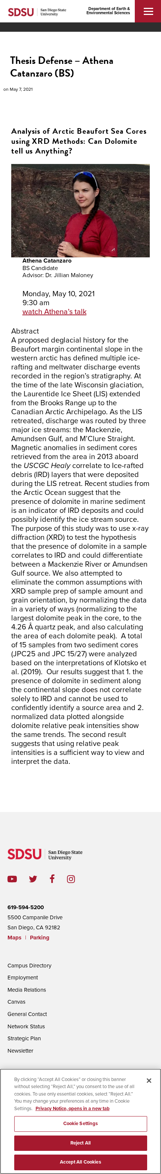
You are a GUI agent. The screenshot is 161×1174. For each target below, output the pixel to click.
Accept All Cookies (80, 1162)
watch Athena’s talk (54, 311)
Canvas (16, 1001)
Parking (39, 937)
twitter (39, 879)
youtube (12, 879)
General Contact (27, 1014)
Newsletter (20, 1050)
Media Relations (26, 989)
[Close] (149, 1080)
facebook (58, 879)
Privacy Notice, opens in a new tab (73, 1109)
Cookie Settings (80, 1124)
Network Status (26, 1026)
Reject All (80, 1143)
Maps (14, 937)
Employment (22, 977)
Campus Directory (29, 965)
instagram (77, 879)
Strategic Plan (24, 1038)
